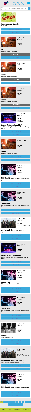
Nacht (3, 49)
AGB (10, 409)
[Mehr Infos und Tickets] (8, 16)
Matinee (4, 335)
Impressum (16, 409)
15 (21, 404)
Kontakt (4, 409)
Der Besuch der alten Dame (12, 230)
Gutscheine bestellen (15, 29)
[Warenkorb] (22, 3)
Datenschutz (26, 409)
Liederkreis (5, 177)
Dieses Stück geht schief (11, 125)
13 (15, 404)
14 (18, 404)
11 (9, 404)
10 (29, 401)
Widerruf (21, 411)
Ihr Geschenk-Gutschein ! (11, 24)
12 (12, 404)
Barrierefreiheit (11, 411)
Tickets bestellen (15, 131)
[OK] (29, 8)
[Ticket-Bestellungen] (14, 3)
